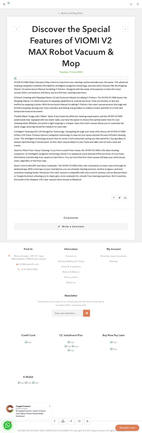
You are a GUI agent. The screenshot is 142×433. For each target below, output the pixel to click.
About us (71, 282)
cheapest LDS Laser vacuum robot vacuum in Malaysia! (55, 179)
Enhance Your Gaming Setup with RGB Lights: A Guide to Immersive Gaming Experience (17, 29)
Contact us (71, 256)
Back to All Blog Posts (72, 13)
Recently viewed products (114, 256)
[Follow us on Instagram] (79, 421)
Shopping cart (130, 4)
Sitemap (114, 261)
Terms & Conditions (71, 266)
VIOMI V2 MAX (21, 82)
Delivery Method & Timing (71, 261)
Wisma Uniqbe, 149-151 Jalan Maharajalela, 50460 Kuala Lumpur (29, 257)
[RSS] (87, 421)
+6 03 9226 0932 (29, 269)
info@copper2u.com (29, 264)
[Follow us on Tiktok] (71, 421)
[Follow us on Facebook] (54, 421)
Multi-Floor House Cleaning (36, 150)
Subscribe (86, 313)
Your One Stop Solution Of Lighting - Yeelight (125, 29)
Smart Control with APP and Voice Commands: (35, 165)
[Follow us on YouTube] (63, 421)
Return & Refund (71, 272)
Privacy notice (71, 277)
